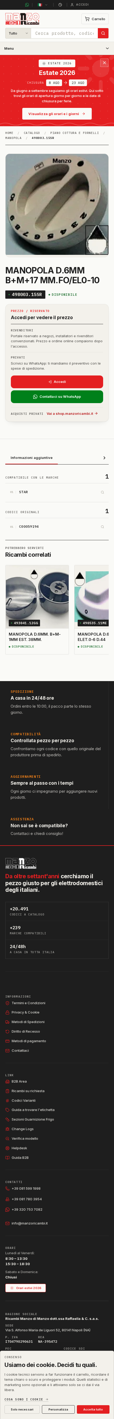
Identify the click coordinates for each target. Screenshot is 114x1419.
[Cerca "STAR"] (102, 492)
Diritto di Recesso (26, 1031)
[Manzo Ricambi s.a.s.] (20, 863)
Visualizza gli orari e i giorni (53, 114)
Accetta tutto (93, 1409)
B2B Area (19, 1081)
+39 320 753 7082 (27, 1209)
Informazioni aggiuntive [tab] (31, 457)
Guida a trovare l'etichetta (33, 1110)
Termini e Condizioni (28, 1003)
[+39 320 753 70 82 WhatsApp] (27, 4)
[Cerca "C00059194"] (102, 527)
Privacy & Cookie (26, 1012)
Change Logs (23, 1129)
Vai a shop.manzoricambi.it (70, 413)
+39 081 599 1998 (26, 1188)
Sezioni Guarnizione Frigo (33, 1119)
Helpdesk (19, 1148)
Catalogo (32, 133)
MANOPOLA (13, 138)
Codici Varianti (24, 1100)
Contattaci (20, 1050)
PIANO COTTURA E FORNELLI (74, 133)
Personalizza (58, 1409)
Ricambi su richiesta (28, 1091)
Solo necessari (22, 1409)
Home (9, 133)
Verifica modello (25, 1138)
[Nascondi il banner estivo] (104, 62)
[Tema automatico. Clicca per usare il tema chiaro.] (60, 5)
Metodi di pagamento (29, 1041)
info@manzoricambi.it (30, 1223)
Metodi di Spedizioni (28, 1022)
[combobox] (64, 33)
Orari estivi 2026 (28, 1288)
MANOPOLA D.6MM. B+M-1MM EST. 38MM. (35, 637)
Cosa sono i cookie (24, 1399)
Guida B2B (20, 1157)
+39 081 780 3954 (27, 1199)
